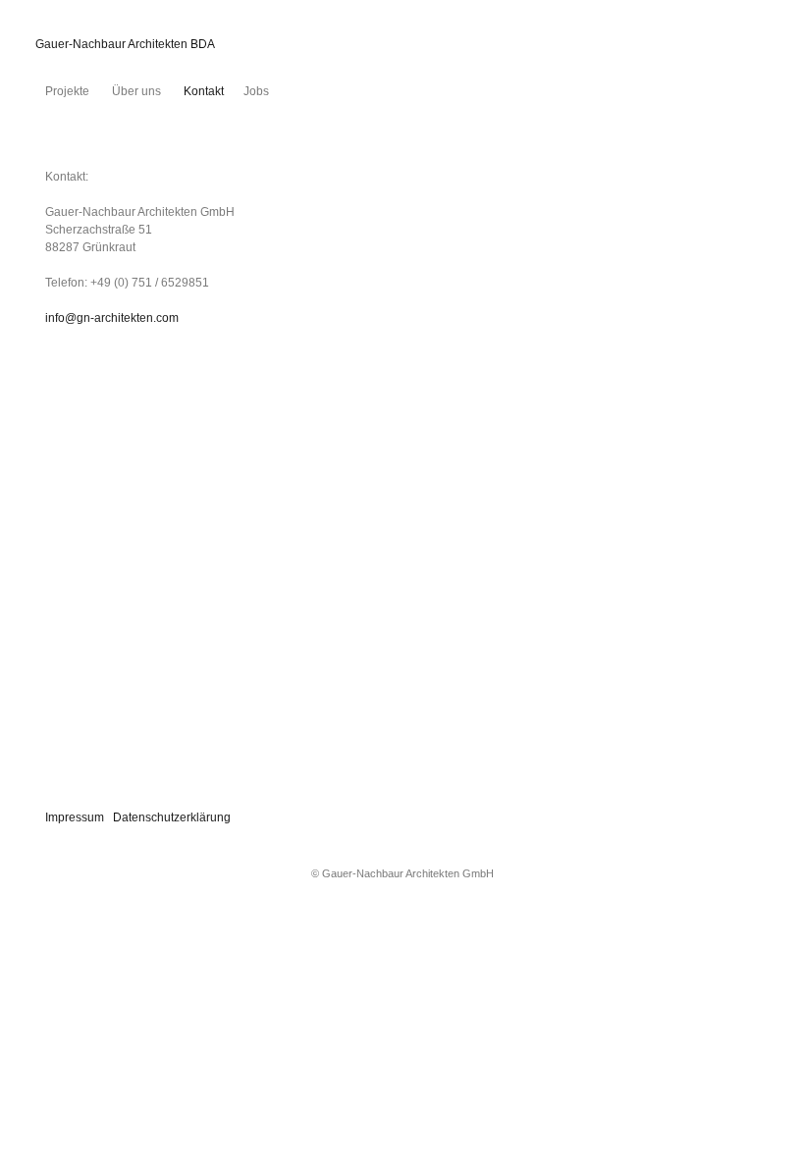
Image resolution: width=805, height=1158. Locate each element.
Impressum (74, 817)
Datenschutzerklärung (172, 817)
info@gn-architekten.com (112, 318)
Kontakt (202, 91)
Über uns (135, 91)
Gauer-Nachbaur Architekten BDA (125, 44)
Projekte (67, 91)
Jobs (256, 91)
